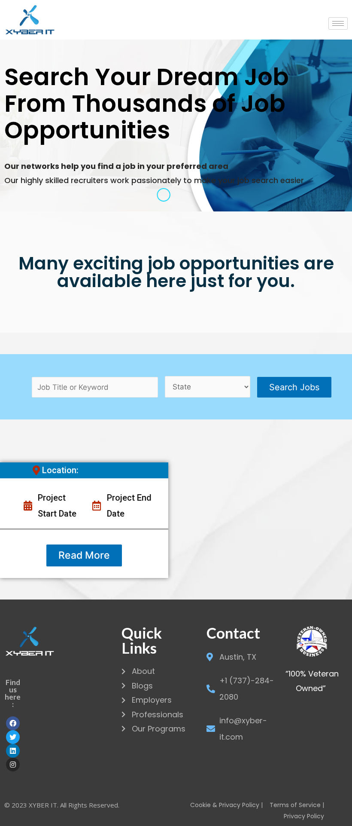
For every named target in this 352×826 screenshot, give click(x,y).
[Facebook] (13, 723)
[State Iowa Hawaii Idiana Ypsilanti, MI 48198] (207, 387)
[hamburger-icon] (338, 23)
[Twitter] (13, 737)
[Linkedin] (13, 751)
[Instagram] (13, 764)
